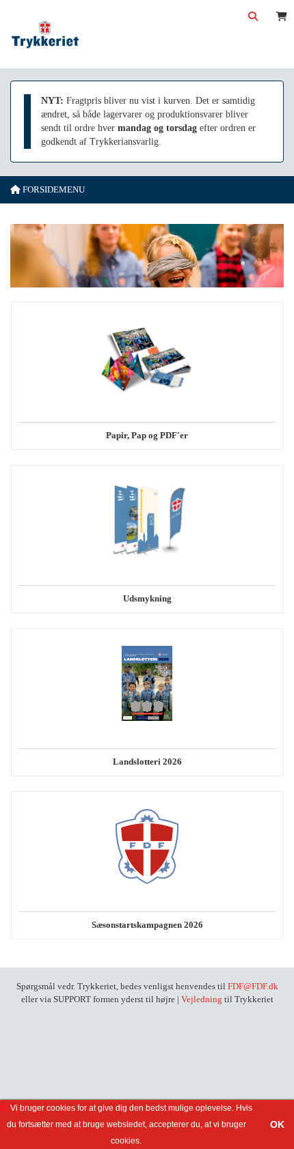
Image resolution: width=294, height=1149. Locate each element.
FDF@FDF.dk (253, 986)
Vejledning (201, 999)
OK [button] (277, 1124)
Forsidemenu (53, 189)
